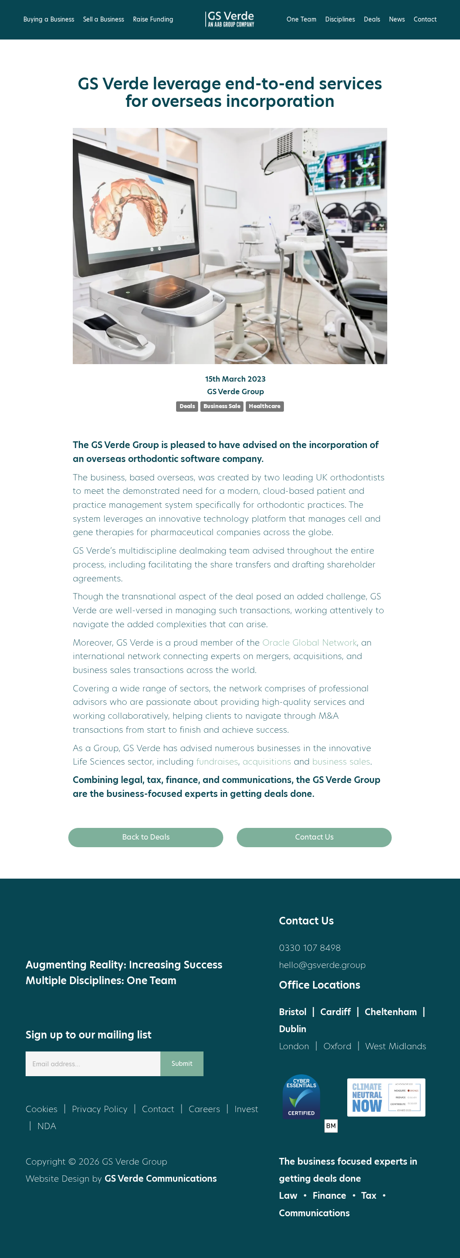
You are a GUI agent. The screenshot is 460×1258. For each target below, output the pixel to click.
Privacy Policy (100, 1109)
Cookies (42, 1109)
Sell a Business (103, 19)
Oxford (337, 1046)
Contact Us (314, 837)
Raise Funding (153, 19)
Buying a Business (48, 19)
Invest (246, 1109)
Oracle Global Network (309, 643)
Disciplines (340, 19)
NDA (46, 1126)
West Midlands (395, 1046)
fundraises (217, 762)
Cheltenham (391, 1012)
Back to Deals (146, 837)
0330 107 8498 (310, 948)
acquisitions (267, 762)
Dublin (292, 1029)
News (397, 19)
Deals (372, 19)
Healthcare (264, 406)
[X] (41, 930)
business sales (341, 762)
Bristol (292, 1012)
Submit (182, 1063)
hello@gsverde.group (322, 965)
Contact (425, 19)
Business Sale (221, 406)
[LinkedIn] (75, 930)
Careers (204, 1109)
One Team (301, 19)
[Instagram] (108, 930)
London (294, 1046)
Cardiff (335, 1012)
